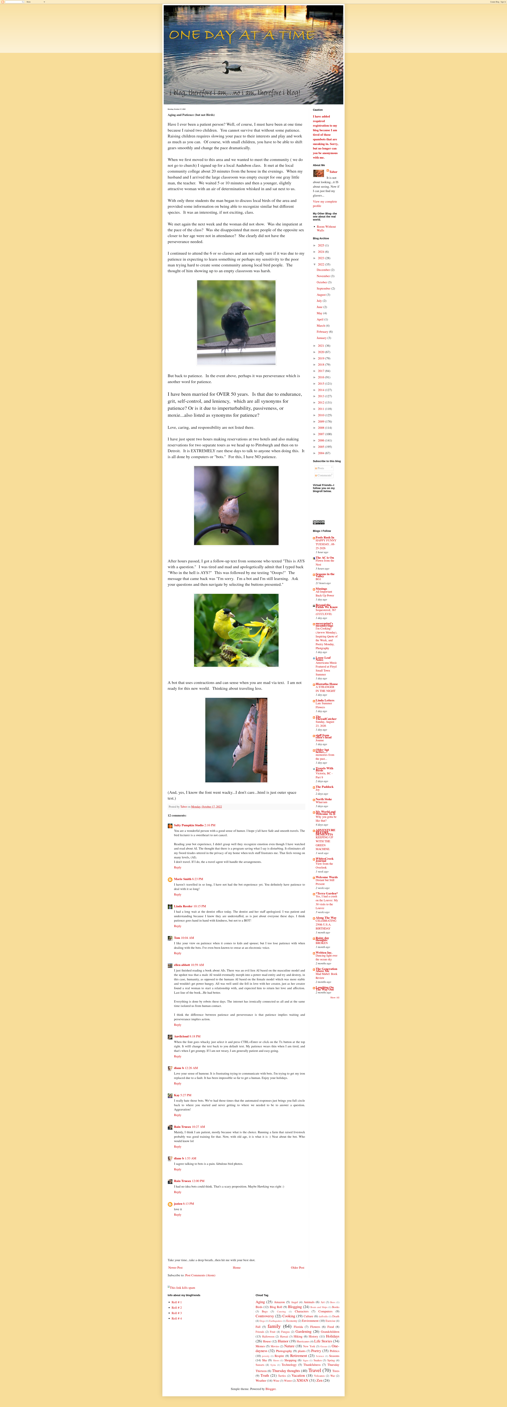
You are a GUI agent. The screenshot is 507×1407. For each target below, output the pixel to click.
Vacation (298, 1375)
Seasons (334, 1356)
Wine (276, 1380)
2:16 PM (209, 825)
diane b (179, 1067)
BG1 (318, 579)
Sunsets (260, 1365)
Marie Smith (182, 878)
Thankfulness (312, 1364)
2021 (321, 345)
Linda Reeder (183, 906)
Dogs (262, 1320)
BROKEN (322, 943)
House (267, 1341)
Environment (310, 1320)
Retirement (298, 1355)
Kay (177, 1095)
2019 (321, 358)
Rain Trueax (182, 1126)
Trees (335, 1371)
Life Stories (323, 1340)
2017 (321, 371)
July (320, 300)
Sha (264, 1360)
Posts (320, 468)
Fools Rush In (325, 537)
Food (330, 1327)
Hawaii (284, 1336)
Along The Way (326, 917)
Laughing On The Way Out (325, 988)
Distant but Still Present (325, 882)
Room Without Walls (326, 228)
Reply (177, 867)
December (324, 270)
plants (302, 1351)
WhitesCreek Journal (325, 859)
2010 (321, 415)
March (321, 325)
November (324, 276)
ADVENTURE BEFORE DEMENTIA (325, 832)
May (320, 313)
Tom (177, 937)
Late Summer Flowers (324, 705)
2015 (321, 383)
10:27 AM (198, 1126)
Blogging (295, 1306)
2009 (321, 421)
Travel (314, 1370)
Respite (279, 1356)
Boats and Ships (318, 1307)
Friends (260, 1332)
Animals (309, 1302)
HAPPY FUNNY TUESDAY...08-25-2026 (326, 544)
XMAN (302, 1380)
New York (309, 1346)
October (322, 282)
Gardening (303, 1331)
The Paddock (325, 786)
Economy (291, 1321)
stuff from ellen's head (324, 736)
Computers (325, 1311)
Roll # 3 (177, 1313)
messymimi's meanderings (324, 624)
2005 (321, 447)
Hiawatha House (327, 683)
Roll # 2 (177, 1307)
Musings (321, 588)
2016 (321, 377)
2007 (321, 434)
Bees (332, 1302)
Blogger (271, 1389)
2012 (321, 402)
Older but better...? (322, 750)
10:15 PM (199, 906)
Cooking (288, 1315)
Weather (261, 1380)
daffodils (323, 1316)
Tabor (333, 171)
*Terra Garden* (327, 893)
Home (237, 1267)
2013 (321, 396)
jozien (178, 1203)
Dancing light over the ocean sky (326, 957)
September (324, 288)
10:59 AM (197, 965)
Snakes (318, 1360)
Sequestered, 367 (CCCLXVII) (326, 612)
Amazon (279, 1302)
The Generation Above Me (326, 969)
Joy (318, 790)
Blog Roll (276, 1307)
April (320, 319)
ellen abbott (182, 964)
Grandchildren (330, 1331)
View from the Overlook (324, 865)
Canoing (281, 1311)
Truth (264, 1375)
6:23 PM (197, 879)
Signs (305, 1360)
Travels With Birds (324, 769)
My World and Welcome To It (325, 812)
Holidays (332, 1336)
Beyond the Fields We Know (327, 605)
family (274, 1325)
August (322, 294)
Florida (298, 1327)
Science (320, 1356)
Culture (308, 1316)
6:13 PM (188, 1203)
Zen (319, 1380)
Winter (288, 1380)
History (313, 1336)
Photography (284, 1351)
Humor (283, 1340)
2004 (321, 453)
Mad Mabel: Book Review (326, 976)
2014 (321, 390)
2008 (321, 427)
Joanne (320, 740)
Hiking (298, 1336)
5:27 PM (185, 1095)
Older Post (297, 1267)
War (332, 1376)
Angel (294, 1302)
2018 (321, 364)
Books (335, 1307)
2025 (321, 245)
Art (323, 1302)
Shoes (276, 1360)
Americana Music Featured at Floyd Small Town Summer (326, 668)
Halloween (268, 1336)
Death (335, 1316)
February (323, 331)
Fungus (285, 1332)
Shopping (290, 1360)
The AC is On (325, 557)
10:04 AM (187, 938)
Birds (259, 1307)
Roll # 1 (177, 1302)
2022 (321, 264)
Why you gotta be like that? (326, 819)
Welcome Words (327, 877)
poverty (266, 1356)
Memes (260, 1346)
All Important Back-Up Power (325, 593)
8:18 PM (194, 1036)
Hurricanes (303, 1341)
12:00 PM (198, 1181)
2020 (321, 352)
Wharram (321, 802)
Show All (334, 997)
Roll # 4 (177, 1318)
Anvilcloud (181, 1036)
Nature (289, 1345)
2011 (321, 409)
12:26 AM (191, 1068)
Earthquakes (275, 1320)
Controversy (265, 1315)
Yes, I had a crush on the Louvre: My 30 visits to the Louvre (327, 902)
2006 (321, 440)
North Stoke (324, 799)
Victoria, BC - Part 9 (324, 775)
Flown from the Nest (325, 562)
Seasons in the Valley (325, 574)
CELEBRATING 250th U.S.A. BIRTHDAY (326, 924)
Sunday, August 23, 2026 (325, 724)
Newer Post (175, 1267)
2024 (321, 251)
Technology (289, 1364)
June (320, 307)
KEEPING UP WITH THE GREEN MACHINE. (324, 843)
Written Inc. (324, 952)
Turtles (282, 1376)
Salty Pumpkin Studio (189, 825)
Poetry (316, 1350)
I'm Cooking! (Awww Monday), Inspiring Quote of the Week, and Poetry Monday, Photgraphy (327, 638)
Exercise (330, 1321)
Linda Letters (325, 700)
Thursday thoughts (286, 1370)
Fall (258, 1327)
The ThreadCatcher (326, 717)
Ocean (323, 1346)
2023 (321, 258)
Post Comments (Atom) (200, 1275)
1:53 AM (190, 1158)
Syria (273, 1364)
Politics (334, 1351)
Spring (331, 1360)
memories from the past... (325, 757)
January (322, 338)
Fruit (272, 1332)
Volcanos (319, 1376)
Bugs (265, 1311)
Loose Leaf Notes (323, 658)
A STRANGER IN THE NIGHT (325, 689)
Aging (260, 1301)
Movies (275, 1346)
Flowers (315, 1327)
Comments (324, 475)
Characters (302, 1311)
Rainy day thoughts (322, 938)
